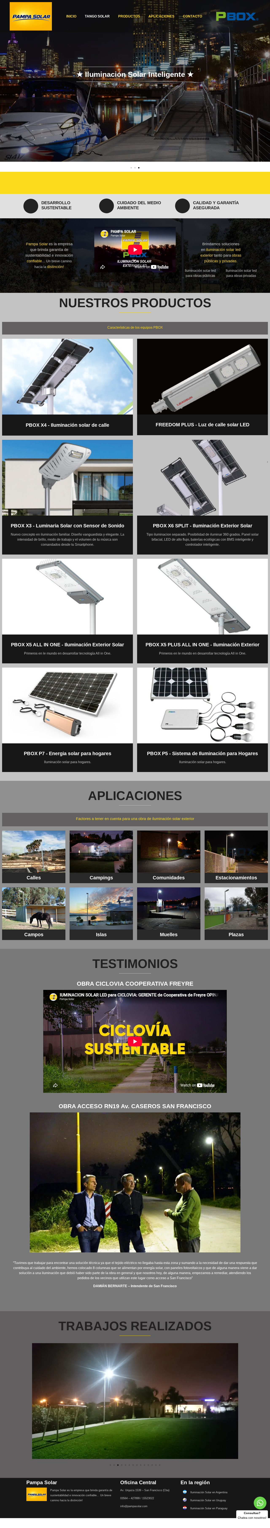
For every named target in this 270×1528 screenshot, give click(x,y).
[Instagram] (54, 183)
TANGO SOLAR (97, 16)
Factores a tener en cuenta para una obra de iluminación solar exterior (135, 819)
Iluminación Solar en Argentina (208, 1492)
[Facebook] (108, 183)
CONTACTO (192, 16)
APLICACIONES (161, 16)
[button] (131, 167)
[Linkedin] (216, 183)
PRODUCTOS (129, 16)
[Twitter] (162, 183)
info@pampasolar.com (133, 1506)
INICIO (71, 16)
